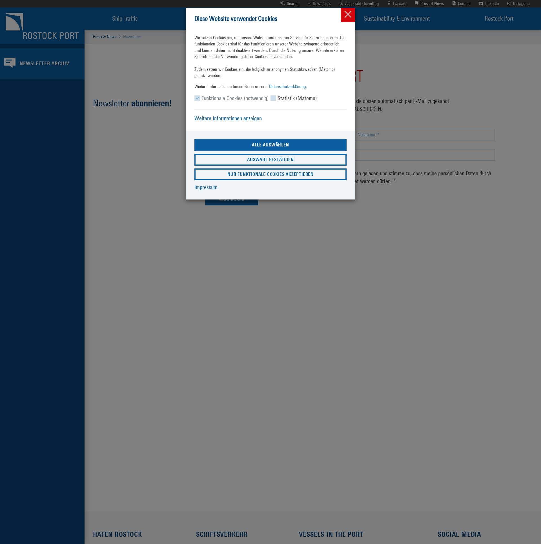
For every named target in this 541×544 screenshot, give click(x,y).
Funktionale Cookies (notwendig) (235, 98)
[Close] (348, 15)
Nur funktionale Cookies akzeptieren (270, 174)
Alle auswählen (270, 145)
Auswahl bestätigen (270, 159)
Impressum (206, 187)
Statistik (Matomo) (297, 98)
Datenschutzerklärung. (288, 86)
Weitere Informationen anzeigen (228, 118)
